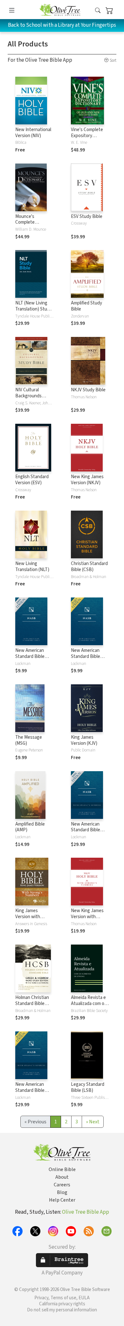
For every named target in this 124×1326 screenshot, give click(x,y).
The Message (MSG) (28, 740)
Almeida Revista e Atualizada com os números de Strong (90, 1003)
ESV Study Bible (86, 216)
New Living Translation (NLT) (32, 566)
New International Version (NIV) (33, 132)
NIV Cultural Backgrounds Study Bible (28, 396)
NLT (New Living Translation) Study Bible (33, 309)
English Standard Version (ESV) (32, 479)
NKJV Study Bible (88, 390)
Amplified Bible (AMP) (30, 827)
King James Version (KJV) (84, 740)
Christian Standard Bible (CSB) (89, 566)
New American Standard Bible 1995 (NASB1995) (32, 656)
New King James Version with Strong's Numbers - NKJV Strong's (89, 919)
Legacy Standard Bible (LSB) (87, 1087)
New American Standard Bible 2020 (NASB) (85, 656)
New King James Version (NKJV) (87, 479)
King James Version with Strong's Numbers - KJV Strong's (33, 919)
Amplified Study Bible (86, 306)
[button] (97, 10)
